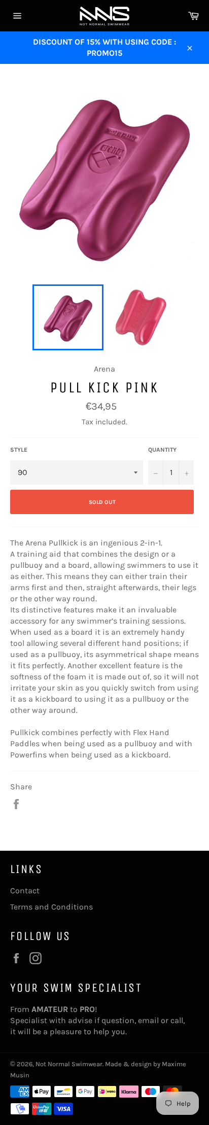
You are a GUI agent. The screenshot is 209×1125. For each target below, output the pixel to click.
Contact (25, 890)
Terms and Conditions (51, 907)
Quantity (162, 449)
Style (18, 449)
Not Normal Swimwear (69, 1064)
